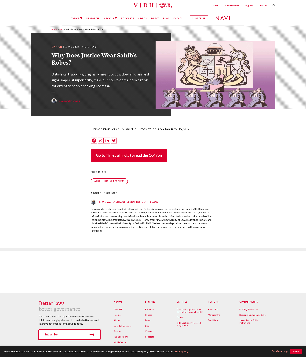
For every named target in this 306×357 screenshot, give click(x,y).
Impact (155, 18)
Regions (249, 5)
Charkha (180, 317)
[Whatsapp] (101, 140)
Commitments (232, 5)
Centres (263, 5)
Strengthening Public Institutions (248, 321)
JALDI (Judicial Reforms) (109, 181)
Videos (142, 18)
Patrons (117, 331)
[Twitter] (114, 140)
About (216, 5)
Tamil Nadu (213, 320)
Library (150, 302)
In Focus (108, 18)
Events (178, 18)
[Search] (272, 5)
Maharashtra (214, 315)
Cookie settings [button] (280, 351)
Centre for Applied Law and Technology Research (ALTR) (190, 310)
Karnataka (213, 309)
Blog (166, 18)
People (117, 315)
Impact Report (120, 336)
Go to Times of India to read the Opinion (129, 155)
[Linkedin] (107, 140)
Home (54, 29)
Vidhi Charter (120, 342)
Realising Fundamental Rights (252, 315)
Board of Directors (122, 326)
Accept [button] (296, 351)
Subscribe (199, 18)
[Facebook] (94, 140)
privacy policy (181, 351)
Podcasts (127, 18)
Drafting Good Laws (248, 309)
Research (92, 18)
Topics (74, 18)
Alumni (117, 320)
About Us (118, 309)
